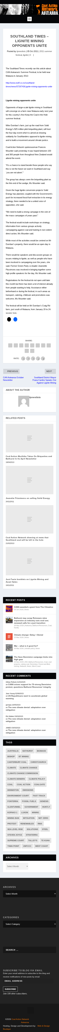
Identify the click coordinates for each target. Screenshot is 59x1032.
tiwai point (13, 846)
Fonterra (12, 801)
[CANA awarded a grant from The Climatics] (9, 608)
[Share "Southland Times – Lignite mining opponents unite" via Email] (27, 351)
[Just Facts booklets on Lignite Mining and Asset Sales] (29, 561)
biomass (41, 751)
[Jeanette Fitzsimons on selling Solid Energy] (29, 480)
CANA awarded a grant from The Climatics (33, 607)
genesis (44, 801)
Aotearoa (28, 626)
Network (23, 666)
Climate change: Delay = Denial (28, 635)
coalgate (39, 784)
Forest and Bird (44, 664)
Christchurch (38, 762)
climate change (28, 768)
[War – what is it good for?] (9, 647)
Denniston (34, 664)
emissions (28, 790)
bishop (11, 756)
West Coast (36, 666)
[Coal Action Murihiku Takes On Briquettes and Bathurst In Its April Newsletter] (29, 438)
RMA (40, 824)
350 (26, 662)
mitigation (28, 818)
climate (11, 768)
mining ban (13, 818)
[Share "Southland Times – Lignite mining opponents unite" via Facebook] (10, 345)
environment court (18, 796)
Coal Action (23, 784)
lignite (25, 55)
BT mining (24, 756)
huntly (46, 807)
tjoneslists (21, 51)
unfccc (27, 846)
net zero (43, 818)
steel (45, 829)
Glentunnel (14, 807)
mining (16, 666)
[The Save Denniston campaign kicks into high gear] (9, 658)
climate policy (30, 648)
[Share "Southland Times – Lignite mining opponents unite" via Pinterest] (32, 345)
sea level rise (15, 829)
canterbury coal (17, 762)
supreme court (15, 840)
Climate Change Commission (22, 773)
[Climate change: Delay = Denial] (9, 636)
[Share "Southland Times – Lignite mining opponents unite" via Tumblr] (27, 345)
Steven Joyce (14, 835)
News (27, 610)
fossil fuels (29, 801)
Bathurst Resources (40, 626)
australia (13, 751)
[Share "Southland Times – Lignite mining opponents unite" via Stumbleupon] (48, 345)
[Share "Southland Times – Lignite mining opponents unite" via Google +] (21, 345)
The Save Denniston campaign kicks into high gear (33, 658)
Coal (50, 626)
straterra (32, 835)
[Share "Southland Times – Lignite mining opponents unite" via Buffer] (43, 345)
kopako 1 (12, 812)
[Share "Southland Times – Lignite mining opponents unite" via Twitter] (16, 345)
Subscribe (10, 989)
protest (11, 824)
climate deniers (16, 779)
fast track (39, 796)
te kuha (45, 840)
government (31, 807)
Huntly (16, 628)
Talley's (32, 840)
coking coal (25, 664)
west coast (41, 846)
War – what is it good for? (26, 646)
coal (10, 784)
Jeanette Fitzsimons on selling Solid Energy (28, 498)
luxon (24, 812)
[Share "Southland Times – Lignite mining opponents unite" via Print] (32, 351)
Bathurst (28, 751)
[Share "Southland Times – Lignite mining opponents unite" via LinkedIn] (37, 345)
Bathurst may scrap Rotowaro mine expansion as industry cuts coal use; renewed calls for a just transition (31, 620)
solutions (32, 829)
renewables (27, 824)
